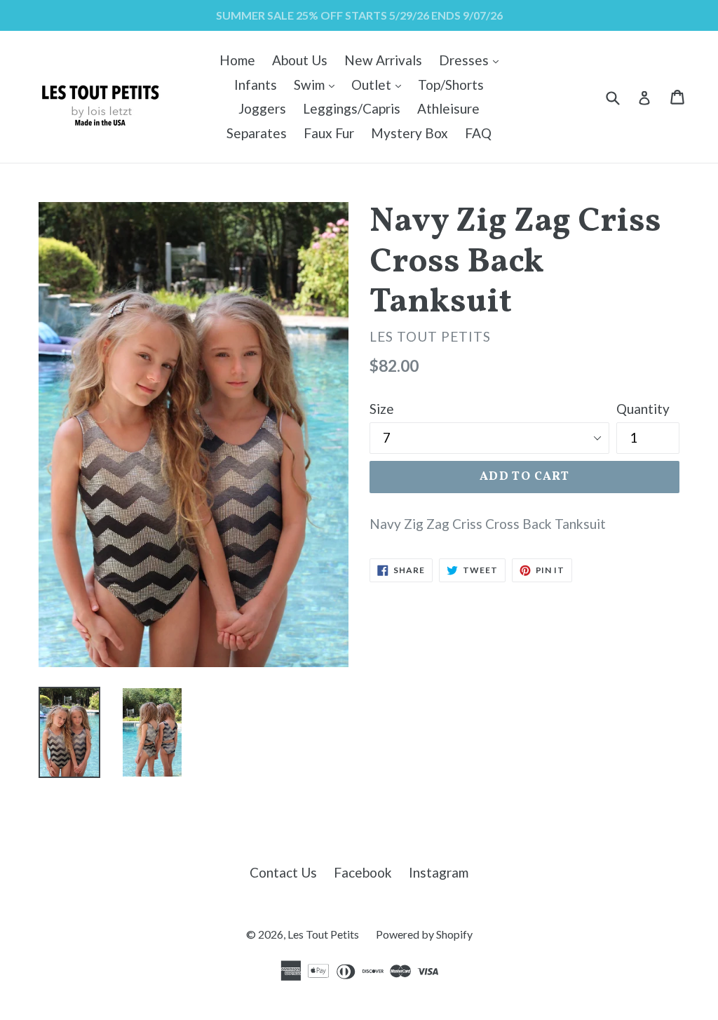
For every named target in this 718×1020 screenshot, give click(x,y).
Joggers (262, 108)
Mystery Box (409, 133)
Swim (317, 84)
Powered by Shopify (424, 934)
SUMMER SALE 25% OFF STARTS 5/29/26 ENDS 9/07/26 (359, 15)
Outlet (379, 84)
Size (382, 409)
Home (237, 60)
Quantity (643, 409)
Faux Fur (329, 133)
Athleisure (448, 108)
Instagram (438, 872)
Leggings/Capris (351, 108)
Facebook (363, 872)
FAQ (478, 133)
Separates (256, 133)
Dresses (472, 59)
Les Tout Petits (323, 934)
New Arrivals (383, 60)
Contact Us (283, 872)
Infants (255, 84)
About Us (299, 60)
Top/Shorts (451, 84)
